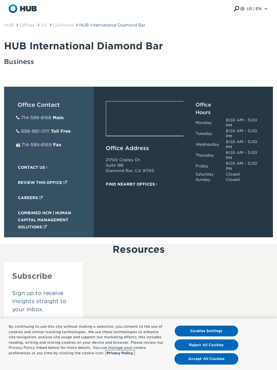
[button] (236, 9)
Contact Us (32, 167)
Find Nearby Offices (131, 184)
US (44, 25)
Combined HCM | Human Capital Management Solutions (44, 220)
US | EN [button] (254, 9)
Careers (28, 198)
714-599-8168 (36, 117)
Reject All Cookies (206, 345)
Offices (27, 25)
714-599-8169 (36, 144)
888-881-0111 (35, 131)
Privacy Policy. (120, 353)
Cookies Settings (206, 331)
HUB (9, 25)
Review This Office (40, 182)
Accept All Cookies (206, 359)
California (63, 25)
